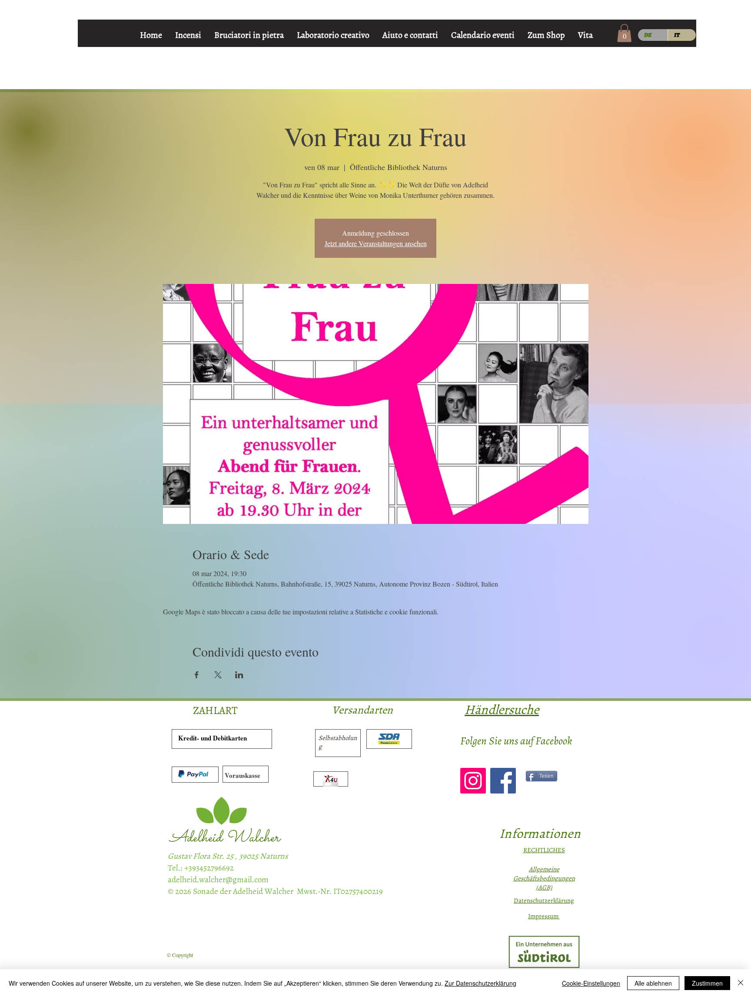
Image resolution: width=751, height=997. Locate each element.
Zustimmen (707, 983)
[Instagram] (473, 781)
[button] (624, 33)
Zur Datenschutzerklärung (480, 983)
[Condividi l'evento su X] (218, 674)
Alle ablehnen (653, 983)
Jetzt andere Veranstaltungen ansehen (376, 243)
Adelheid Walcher (224, 838)
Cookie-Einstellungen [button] (591, 983)
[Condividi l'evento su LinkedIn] (239, 674)
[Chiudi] (740, 983)
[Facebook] (503, 781)
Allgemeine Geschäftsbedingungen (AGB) (544, 878)
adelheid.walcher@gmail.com (218, 879)
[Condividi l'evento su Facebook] (197, 674)
